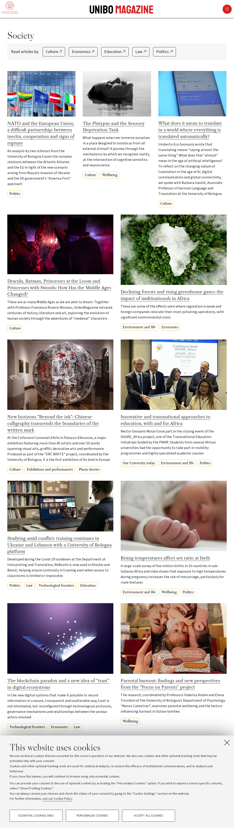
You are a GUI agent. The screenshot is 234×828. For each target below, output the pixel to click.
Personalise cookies (92, 815)
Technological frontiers (56, 586)
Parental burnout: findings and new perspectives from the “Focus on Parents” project (170, 684)
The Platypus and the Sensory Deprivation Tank (114, 127)
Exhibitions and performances (50, 469)
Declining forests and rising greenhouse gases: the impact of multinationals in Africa (172, 295)
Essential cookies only (36, 815)
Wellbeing (109, 175)
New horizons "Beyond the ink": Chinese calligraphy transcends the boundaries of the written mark (53, 423)
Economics (81, 52)
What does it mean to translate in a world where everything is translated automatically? (190, 129)
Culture (52, 52)
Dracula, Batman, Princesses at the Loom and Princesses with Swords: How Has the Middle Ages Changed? (59, 287)
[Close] (227, 742)
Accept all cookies (148, 815)
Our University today (139, 463)
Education (113, 52)
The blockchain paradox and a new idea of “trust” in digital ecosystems (58, 684)
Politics (163, 52)
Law (139, 52)
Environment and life (139, 327)
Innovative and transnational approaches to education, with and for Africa (165, 420)
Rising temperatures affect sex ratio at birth (165, 558)
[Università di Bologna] (9, 8)
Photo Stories (89, 469)
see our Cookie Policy (57, 798)
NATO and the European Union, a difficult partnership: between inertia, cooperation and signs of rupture (40, 133)
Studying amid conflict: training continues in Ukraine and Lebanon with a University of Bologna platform (59, 545)
